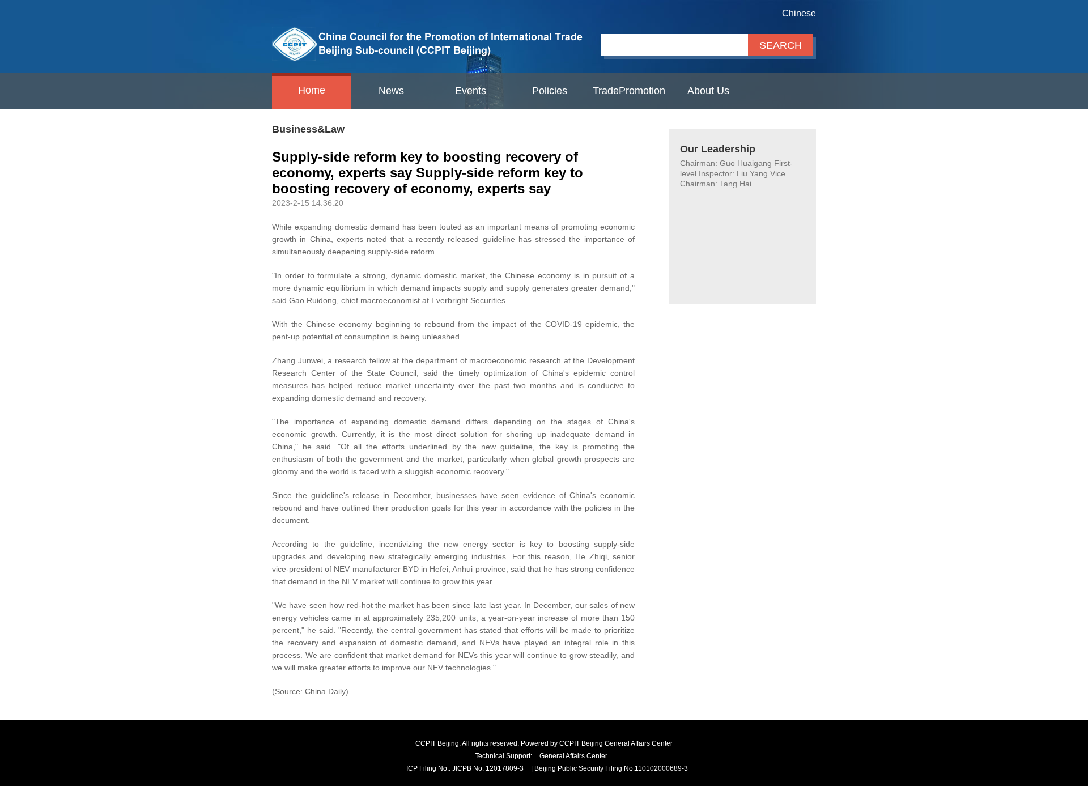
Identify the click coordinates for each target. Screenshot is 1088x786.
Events (470, 90)
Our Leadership (717, 149)
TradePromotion (629, 90)
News (391, 90)
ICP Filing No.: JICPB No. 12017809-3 (465, 768)
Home (311, 90)
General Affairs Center (573, 756)
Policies (549, 90)
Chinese (799, 13)
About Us (708, 90)
